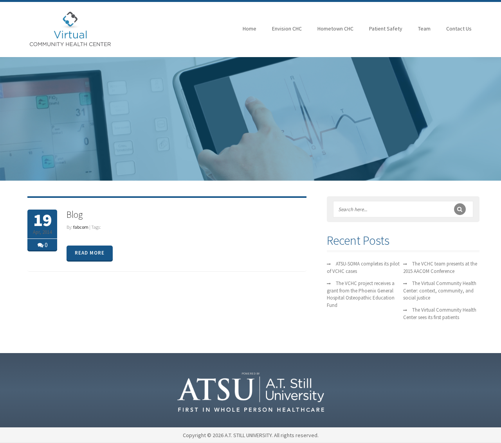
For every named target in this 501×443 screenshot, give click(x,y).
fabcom (80, 227)
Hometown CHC (335, 28)
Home (249, 28)
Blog (75, 214)
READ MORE (90, 252)
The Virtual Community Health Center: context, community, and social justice (439, 290)
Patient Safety (385, 28)
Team (424, 28)
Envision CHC (287, 28)
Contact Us (459, 28)
